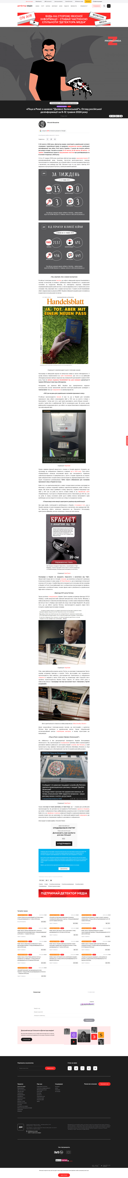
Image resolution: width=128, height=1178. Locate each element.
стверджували (53, 596)
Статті (42, 6)
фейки (41, 884)
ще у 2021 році (76, 471)
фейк (47, 884)
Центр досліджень (58, 1)
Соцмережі (59, 1084)
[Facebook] (47, 139)
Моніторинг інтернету (61, 106)
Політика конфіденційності (43, 1088)
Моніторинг (54, 6)
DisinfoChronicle (68, 1)
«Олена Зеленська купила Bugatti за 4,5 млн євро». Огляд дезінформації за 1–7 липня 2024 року (30, 918)
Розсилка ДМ (40, 1099)
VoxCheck (67, 573)
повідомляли (56, 390)
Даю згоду (64, 1175)
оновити (92, 1001)
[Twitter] (51, 139)
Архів (38, 1101)
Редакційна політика (42, 1086)
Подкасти (66, 6)
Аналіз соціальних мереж (68, 103)
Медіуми (19, 1111)
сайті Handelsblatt (66, 376)
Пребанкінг (20, 1093)
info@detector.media (33, 1131)
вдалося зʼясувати (83, 809)
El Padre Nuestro (65, 581)
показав (63, 579)
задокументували (82, 158)
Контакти (39, 1094)
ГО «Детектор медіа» (97, 1)
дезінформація (43, 886)
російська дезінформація (68, 884)
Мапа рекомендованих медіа (24, 1108)
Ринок (60, 6)
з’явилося (42, 677)
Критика (48, 6)
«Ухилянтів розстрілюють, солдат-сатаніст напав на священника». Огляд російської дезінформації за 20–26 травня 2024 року (95, 919)
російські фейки (79, 884)
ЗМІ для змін (20, 1091)
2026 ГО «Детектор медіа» (34, 1132)
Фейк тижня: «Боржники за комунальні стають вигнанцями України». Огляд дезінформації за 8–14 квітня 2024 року (30, 945)
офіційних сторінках (53, 813)
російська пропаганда (55, 884)
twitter (56, 1088)
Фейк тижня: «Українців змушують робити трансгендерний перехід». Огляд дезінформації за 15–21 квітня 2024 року (95, 932)
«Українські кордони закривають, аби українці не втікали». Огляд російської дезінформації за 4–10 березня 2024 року (94, 958)
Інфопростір (74, 6)
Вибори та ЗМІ (21, 1101)
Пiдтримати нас (104, 1084)
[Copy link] (54, 139)
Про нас (39, 1084)
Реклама (39, 1093)
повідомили (83, 815)
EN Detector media (79, 1)
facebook (57, 1086)
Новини (37, 6)
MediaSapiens (39, 1)
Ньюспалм (20, 1109)
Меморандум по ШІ (42, 1089)
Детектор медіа (29, 1)
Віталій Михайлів (53, 122)
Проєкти (20, 1084)
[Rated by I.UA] (70, 1161)
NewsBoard (20, 1096)
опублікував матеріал (63, 731)
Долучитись (64, 869)
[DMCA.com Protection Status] (58, 1161)
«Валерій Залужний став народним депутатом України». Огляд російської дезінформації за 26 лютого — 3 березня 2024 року (31, 971)
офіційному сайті (83, 492)
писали (58, 280)
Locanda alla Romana (78, 745)
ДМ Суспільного (48, 1)
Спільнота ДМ (26, 1039)
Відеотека (20, 1099)
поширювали (65, 743)
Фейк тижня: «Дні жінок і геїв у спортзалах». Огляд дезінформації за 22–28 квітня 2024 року (62, 931)
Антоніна (88, 1)
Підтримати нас (41, 1096)
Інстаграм (57, 1091)
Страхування (96, 6)
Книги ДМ (39, 1091)
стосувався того (79, 505)
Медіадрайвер (21, 1094)
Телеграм (57, 1089)
